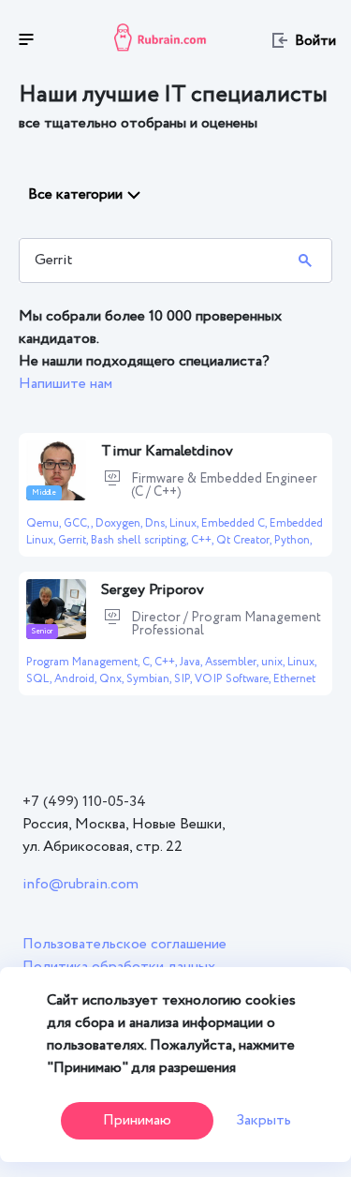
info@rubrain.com (80, 884)
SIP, (184, 679)
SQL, (40, 679)
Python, (293, 540)
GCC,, (79, 523)
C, (148, 662)
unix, (274, 662)
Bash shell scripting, (141, 540)
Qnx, (112, 679)
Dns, (157, 523)
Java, (192, 662)
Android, (76, 679)
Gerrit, (74, 540)
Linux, (185, 523)
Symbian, (150, 679)
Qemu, (45, 523)
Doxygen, (120, 523)
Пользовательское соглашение (124, 944)
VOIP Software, (234, 679)
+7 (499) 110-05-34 (84, 801)
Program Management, (84, 662)
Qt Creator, (245, 540)
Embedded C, (235, 523)
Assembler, (233, 662)
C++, (203, 540)
